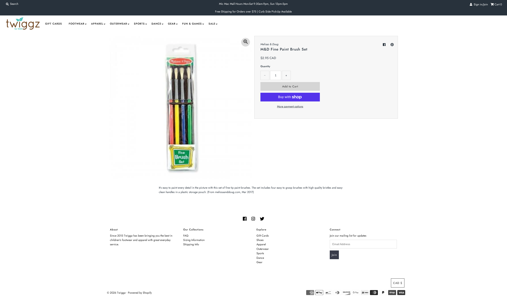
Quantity (265, 66)
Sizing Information (194, 240)
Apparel (97, 24)
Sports (139, 24)
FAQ (185, 236)
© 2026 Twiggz (116, 293)
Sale (212, 24)
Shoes (260, 240)
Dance (156, 24)
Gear (171, 24)
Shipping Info (191, 244)
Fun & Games (192, 24)
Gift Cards (53, 24)
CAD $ (397, 283)
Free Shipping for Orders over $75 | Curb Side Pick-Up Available (253, 11)
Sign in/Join (480, 4)
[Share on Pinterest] (392, 44)
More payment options (290, 106)
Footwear (76, 24)
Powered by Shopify (140, 293)
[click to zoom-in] (245, 42)
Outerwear (118, 24)
